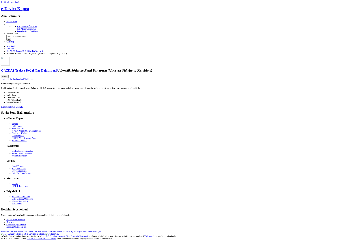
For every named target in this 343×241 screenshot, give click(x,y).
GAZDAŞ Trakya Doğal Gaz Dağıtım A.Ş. (24, 51)
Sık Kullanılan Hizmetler (22, 151)
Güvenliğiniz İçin (19, 171)
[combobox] (18, 36)
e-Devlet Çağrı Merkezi (16, 224)
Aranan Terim (12, 34)
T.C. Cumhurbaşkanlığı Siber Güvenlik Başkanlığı (67, 236)
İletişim (15, 183)
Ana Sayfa (14, 2)
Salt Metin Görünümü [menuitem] (26, 29)
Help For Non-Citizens (21, 173)
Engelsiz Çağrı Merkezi (16, 227)
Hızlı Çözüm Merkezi (15, 219)
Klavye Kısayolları (20, 201)
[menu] (174, 28)
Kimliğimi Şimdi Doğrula (12, 107)
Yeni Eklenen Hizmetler (22, 153)
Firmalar (10, 49)
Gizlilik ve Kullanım (20, 133)
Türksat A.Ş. (149, 236)
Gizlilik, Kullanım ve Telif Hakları (41, 239)
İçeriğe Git (5, 2)
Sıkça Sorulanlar (19, 168)
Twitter (39, 231)
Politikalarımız (18, 135)
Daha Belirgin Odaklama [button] (22, 199)
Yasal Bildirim (18, 128)
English (15, 123)
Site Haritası (17, 204)
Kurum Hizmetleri (19, 156)
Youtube (63, 231)
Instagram (88, 231)
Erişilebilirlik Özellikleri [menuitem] (27, 26)
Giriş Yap (10, 42)
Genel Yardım (17, 166)
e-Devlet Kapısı (15, 8)
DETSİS (24, 138)
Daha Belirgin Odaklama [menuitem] (27, 31)
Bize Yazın (11, 222)
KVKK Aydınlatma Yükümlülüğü (26, 131)
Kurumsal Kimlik (19, 140)
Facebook (14, 231)
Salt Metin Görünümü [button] (21, 196)
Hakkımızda (17, 126)
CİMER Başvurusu (20, 186)
